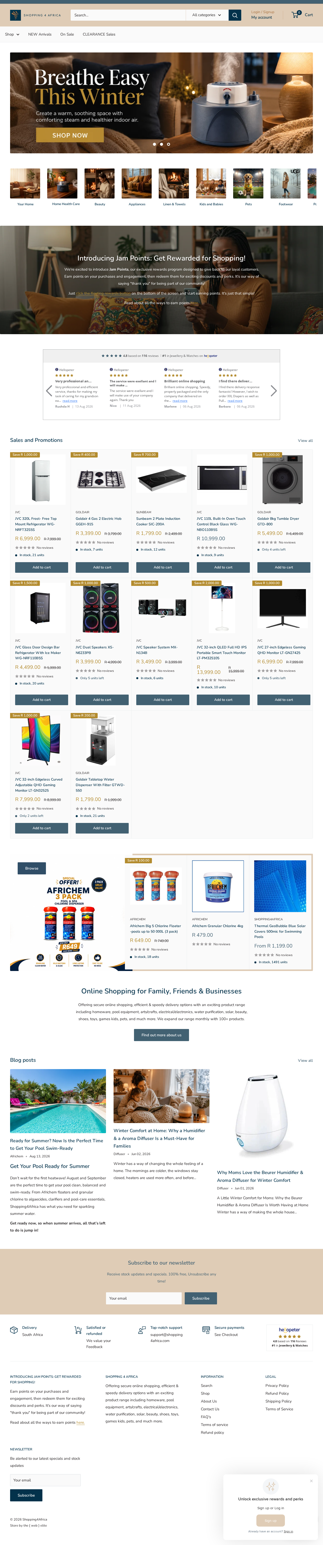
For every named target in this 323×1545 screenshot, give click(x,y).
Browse (31, 888)
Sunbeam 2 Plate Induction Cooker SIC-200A (158, 541)
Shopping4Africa (268, 940)
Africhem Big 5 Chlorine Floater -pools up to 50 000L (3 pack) (155, 949)
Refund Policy (277, 1413)
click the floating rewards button (103, 313)
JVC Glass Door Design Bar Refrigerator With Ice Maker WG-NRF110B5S (38, 673)
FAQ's (206, 1437)
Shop (9, 34)
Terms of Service (279, 1429)
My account (261, 17)
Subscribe (200, 1318)
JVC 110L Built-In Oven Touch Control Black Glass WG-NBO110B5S (221, 544)
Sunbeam (143, 532)
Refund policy (212, 1452)
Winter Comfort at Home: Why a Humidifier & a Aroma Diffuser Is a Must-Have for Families (159, 1158)
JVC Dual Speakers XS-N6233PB (95, 670)
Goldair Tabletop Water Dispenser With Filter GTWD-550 (100, 805)
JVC (17, 532)
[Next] (312, 204)
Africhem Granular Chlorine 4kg (217, 946)
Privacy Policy (277, 1405)
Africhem (137, 940)
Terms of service (214, 1444)
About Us (209, 1421)
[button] (49, 404)
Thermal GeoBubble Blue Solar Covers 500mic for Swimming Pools (280, 951)
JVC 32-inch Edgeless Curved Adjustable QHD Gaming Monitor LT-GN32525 (38, 805)
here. (195, 323)
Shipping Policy (278, 1421)
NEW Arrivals (39, 34)
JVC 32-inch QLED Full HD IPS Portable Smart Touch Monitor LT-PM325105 (222, 673)
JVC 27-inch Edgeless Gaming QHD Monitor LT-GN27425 (281, 670)
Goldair (82, 532)
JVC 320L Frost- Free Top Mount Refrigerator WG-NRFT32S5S (36, 544)
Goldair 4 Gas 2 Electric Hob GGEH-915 (98, 541)
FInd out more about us (161, 1055)
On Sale (67, 34)
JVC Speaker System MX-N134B (157, 670)
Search (206, 1405)
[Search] (235, 15)
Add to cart (42, 587)
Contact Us (210, 1429)
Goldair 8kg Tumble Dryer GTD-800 (278, 541)
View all (306, 460)
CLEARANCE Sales (99, 34)
